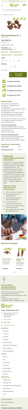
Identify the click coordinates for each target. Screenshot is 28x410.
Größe (3, 58)
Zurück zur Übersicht (8, 14)
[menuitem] (14, 331)
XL (14, 60)
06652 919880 (7, 319)
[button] (3, 9)
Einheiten (4, 64)
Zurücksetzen (4, 70)
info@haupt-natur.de (9, 325)
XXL (19, 60)
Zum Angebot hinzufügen (19, 74)
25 (15, 66)
